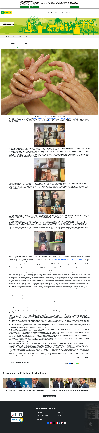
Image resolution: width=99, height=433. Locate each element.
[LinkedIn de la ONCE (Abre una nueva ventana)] (59, 423)
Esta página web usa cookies (27, 1)
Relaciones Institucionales (25, 36)
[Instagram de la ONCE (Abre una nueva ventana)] (51, 423)
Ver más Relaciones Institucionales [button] (49, 396)
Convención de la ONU (35, 263)
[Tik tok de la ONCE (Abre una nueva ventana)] (62, 423)
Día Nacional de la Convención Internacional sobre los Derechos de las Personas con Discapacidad (67, 259)
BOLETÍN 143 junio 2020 (8, 36)
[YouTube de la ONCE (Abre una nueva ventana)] (57, 423)
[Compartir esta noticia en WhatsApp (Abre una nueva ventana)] (77, 363)
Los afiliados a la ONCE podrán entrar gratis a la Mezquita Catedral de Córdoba (69, 390)
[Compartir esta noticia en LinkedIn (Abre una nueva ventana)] (74, 363)
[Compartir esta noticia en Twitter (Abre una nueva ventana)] (72, 363)
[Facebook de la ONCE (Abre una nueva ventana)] (48, 423)
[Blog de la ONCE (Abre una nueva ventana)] (65, 423)
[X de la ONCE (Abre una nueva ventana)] (54, 423)
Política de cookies (33, 4)
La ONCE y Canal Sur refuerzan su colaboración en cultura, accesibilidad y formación (24, 390)
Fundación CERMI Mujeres (22, 120)
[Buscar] (71, 12)
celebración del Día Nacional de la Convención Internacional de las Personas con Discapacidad (60, 118)
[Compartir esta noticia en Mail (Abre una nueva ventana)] (79, 363)
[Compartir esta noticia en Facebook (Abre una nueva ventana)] (70, 363)
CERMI (49, 120)
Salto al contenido (3, 8)
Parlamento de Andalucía (37, 118)
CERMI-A (64, 119)
